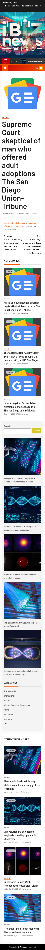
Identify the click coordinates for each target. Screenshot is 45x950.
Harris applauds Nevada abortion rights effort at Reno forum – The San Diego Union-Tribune (22, 306)
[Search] (36, 67)
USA (6, 723)
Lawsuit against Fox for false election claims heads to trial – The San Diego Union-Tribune (20, 407)
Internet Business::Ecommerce (17, 705)
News (6, 710)
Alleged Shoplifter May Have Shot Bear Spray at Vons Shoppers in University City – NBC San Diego (21, 356)
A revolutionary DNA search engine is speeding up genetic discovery (20, 835)
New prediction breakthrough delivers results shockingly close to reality (22, 785)
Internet (38, 6)
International (27, 6)
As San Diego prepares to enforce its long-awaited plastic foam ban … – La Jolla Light (32, 244)
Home (7, 6)
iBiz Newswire (10, 691)
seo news (8, 719)
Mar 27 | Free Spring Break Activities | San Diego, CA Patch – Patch (13, 243)
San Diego (16, 6)
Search (7, 426)
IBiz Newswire (9, 214)
